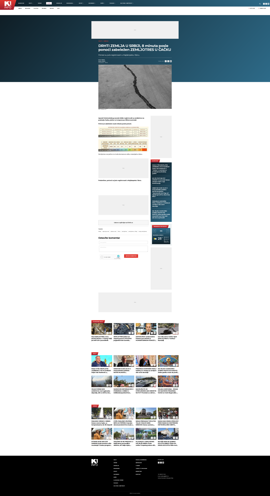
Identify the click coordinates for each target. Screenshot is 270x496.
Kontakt (138, 474)
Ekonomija (70, 3)
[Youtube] (268, 4)
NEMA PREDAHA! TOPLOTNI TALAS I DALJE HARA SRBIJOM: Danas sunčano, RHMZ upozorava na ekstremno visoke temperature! (146, 423)
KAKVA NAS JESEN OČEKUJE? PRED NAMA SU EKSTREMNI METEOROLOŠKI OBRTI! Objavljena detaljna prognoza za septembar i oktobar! (168, 423)
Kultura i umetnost (126, 3)
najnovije (21, 3)
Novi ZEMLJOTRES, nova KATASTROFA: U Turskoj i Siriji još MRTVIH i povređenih (101, 338)
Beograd (27, 8)
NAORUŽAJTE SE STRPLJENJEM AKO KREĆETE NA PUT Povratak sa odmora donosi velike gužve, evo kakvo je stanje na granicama (146, 391)
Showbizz (91, 3)
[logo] (101, 474)
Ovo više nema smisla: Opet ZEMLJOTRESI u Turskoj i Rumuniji (167, 338)
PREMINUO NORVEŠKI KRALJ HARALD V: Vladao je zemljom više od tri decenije (161, 203)
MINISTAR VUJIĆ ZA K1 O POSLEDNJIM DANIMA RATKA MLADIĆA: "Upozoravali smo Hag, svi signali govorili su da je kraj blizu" (161, 192)
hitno (119, 231)
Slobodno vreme (118, 480)
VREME (40, 3)
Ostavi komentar (131, 256)
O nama (138, 465)
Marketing (139, 471)
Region (52, 8)
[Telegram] (171, 61)
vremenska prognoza (160, 226)
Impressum (139, 462)
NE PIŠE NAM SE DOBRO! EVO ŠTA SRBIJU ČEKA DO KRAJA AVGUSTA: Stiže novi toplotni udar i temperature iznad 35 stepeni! (167, 443)
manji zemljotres (143, 231)
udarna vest (113, 231)
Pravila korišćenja (141, 459)
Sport (81, 3)
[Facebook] (264, 4)
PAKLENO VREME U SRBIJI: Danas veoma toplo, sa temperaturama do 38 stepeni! (101, 423)
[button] (154, 231)
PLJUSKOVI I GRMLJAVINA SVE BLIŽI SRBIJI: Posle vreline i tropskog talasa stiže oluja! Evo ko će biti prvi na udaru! (146, 443)
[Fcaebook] (166, 61)
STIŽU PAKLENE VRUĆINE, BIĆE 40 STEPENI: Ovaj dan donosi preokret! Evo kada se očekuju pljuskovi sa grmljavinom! (123, 423)
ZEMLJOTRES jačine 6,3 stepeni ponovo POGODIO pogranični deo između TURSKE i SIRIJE (123, 338)
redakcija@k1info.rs (165, 476)
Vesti (30, 3)
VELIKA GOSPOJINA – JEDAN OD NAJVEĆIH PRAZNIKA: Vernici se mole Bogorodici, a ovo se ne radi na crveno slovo (168, 391)
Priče (102, 3)
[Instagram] (266, 4)
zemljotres (124, 231)
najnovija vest (105, 231)
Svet (58, 8)
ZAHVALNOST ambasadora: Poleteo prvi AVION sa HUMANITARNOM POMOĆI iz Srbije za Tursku (146, 338)
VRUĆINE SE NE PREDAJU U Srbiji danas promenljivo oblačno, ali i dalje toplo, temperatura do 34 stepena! (123, 443)
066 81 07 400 (163, 474)
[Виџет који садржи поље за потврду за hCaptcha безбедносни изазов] (110, 257)
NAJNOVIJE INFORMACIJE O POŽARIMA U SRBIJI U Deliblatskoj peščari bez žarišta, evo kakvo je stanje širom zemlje (123, 391)
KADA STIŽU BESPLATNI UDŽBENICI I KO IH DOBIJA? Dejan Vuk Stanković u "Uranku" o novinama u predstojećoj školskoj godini (161, 169)
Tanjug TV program (141, 468)
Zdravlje (59, 3)
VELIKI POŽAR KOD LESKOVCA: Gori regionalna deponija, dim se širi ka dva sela (100, 391)
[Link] (168, 61)
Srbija (20, 8)
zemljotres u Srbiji (132, 231)
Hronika (44, 8)
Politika (36, 8)
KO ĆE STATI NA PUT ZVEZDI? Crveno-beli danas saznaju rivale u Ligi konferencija (161, 180)
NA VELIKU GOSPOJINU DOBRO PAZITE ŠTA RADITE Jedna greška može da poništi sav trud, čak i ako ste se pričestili (161, 214)
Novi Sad (161, 231)
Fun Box (112, 3)
